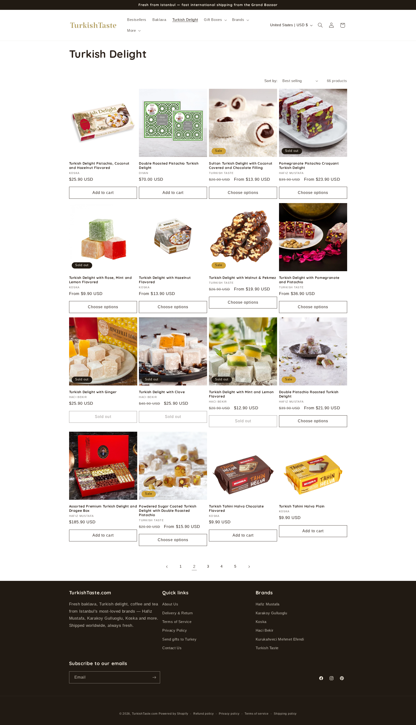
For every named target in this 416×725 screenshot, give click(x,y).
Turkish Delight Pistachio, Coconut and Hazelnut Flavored (99, 165)
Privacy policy (229, 713)
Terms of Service (176, 622)
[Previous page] (167, 566)
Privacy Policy (174, 630)
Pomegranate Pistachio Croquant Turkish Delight (309, 165)
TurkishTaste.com (145, 713)
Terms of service (257, 713)
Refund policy (203, 713)
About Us (170, 604)
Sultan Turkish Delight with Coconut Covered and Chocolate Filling (241, 165)
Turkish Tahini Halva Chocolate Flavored (236, 508)
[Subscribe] (154, 677)
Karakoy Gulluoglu (271, 613)
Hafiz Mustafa (268, 604)
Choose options (243, 193)
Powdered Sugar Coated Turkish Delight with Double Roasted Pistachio (167, 510)
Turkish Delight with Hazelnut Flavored (165, 280)
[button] (215, 20)
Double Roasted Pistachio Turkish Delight (168, 165)
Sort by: (270, 81)
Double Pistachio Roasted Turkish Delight (308, 394)
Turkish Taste (267, 648)
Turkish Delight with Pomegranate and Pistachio (309, 280)
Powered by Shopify (173, 713)
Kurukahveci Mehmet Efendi (280, 639)
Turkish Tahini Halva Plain (302, 506)
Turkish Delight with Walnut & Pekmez (242, 278)
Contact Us (172, 648)
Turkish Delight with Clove (162, 392)
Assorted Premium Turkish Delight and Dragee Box (103, 508)
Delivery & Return (177, 613)
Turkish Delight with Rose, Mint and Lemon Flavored (100, 280)
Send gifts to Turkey (179, 639)
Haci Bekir (264, 630)
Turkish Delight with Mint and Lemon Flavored (241, 394)
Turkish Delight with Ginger (93, 392)
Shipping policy (285, 713)
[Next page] (248, 566)
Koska (261, 622)
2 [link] (194, 566)
